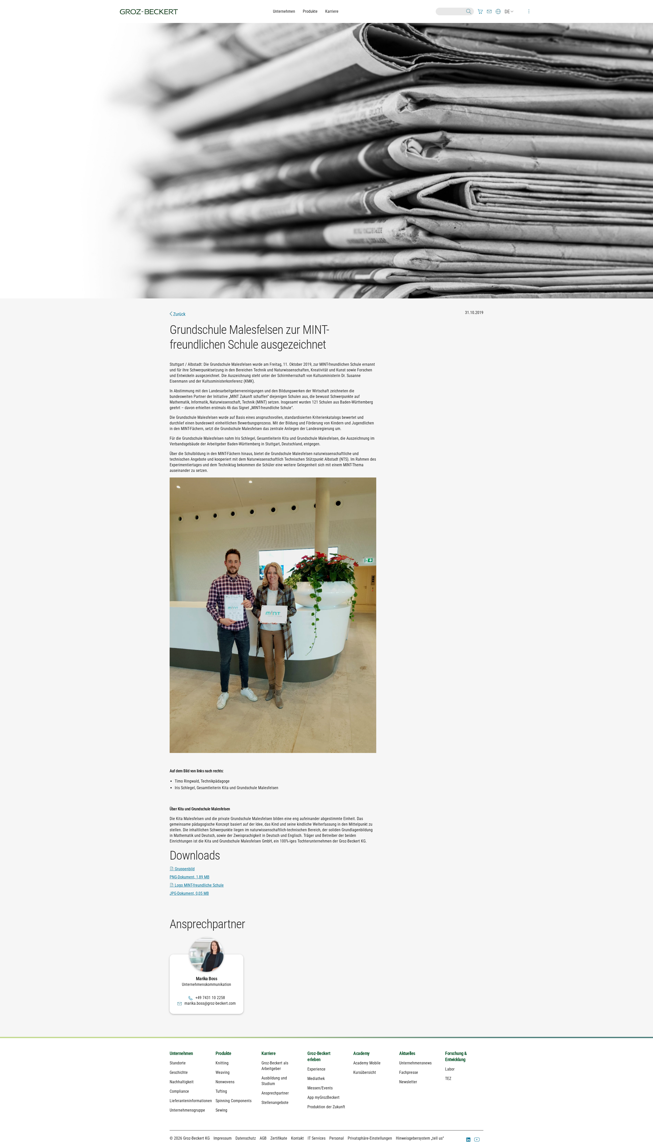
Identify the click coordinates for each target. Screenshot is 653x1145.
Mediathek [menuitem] (316, 1078)
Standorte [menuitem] (178, 1063)
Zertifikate (278, 1138)
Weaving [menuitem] (223, 1072)
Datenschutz (245, 1138)
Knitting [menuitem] (222, 1063)
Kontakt (297, 1138)
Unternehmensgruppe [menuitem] (187, 1110)
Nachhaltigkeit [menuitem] (182, 1081)
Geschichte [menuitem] (179, 1072)
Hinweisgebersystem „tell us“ (420, 1138)
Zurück (178, 314)
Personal (336, 1138)
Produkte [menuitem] (223, 1053)
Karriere (331, 11)
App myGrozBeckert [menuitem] (323, 1097)
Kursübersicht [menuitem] (364, 1072)
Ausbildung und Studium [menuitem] (274, 1081)
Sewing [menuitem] (221, 1110)
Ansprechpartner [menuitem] (275, 1093)
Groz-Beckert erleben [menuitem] (318, 1056)
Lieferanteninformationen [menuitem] (189, 1100)
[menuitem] (480, 11)
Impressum (223, 1138)
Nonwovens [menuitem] (225, 1081)
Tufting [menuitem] (221, 1091)
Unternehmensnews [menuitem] (415, 1063)
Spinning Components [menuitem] (234, 1100)
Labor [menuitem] (450, 1069)
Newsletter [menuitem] (408, 1081)
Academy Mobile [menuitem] (367, 1063)
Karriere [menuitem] (268, 1053)
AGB (263, 1138)
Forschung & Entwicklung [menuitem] (456, 1056)
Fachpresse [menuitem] (408, 1072)
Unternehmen (284, 11)
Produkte (310, 11)
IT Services (316, 1138)
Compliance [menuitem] (179, 1091)
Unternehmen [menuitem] (181, 1053)
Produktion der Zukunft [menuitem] (326, 1106)
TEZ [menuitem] (448, 1078)
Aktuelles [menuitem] (407, 1053)
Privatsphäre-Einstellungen (370, 1138)
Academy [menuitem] (361, 1053)
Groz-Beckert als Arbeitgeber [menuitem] (274, 1066)
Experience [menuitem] (316, 1069)
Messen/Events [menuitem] (320, 1088)
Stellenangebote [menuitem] (274, 1102)
